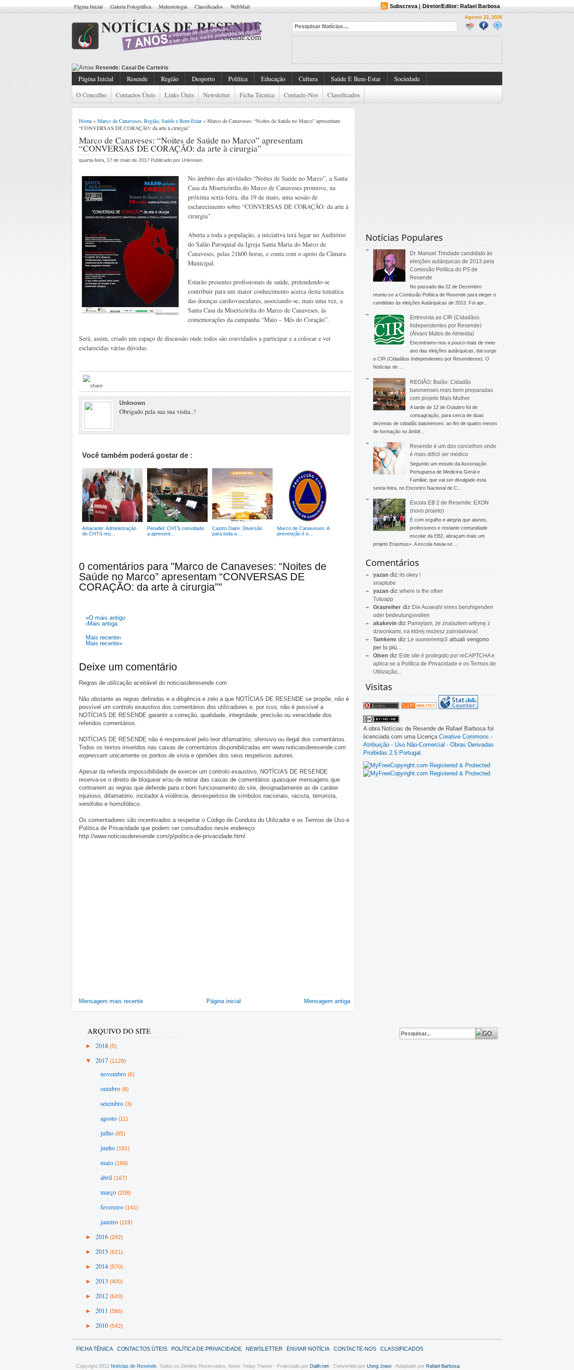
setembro (112, 1103)
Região (169, 78)
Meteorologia (173, 6)
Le (411, 639)
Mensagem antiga (327, 1001)
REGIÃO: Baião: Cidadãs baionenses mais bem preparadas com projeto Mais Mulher (451, 390)
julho (107, 1133)
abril (107, 1177)
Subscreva (403, 6)
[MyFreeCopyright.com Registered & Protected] (426, 765)
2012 (103, 1296)
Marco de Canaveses (119, 120)
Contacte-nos (301, 95)
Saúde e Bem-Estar (356, 78)
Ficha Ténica (94, 1349)
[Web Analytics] (419, 707)
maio (107, 1162)
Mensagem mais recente (111, 1001)
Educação (273, 78)
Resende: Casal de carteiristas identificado (152, 68)
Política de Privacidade (206, 1349)
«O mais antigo (105, 618)
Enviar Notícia (308, 1349)
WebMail (240, 6)
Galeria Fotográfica (130, 6)
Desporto (203, 78)
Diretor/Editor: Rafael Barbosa (461, 6)
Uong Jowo (379, 1366)
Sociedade (407, 78)
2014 (103, 1266)
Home (85, 120)
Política (238, 78)
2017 (103, 1060)
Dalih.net (319, 1366)
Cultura (308, 78)
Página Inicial (88, 6)
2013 (103, 1281)
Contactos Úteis (135, 95)
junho (108, 1148)
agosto (109, 1118)
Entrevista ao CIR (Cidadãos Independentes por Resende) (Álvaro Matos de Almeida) (446, 325)
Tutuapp (383, 599)
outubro (111, 1088)
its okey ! (410, 575)
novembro (114, 1074)
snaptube (384, 583)
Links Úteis (179, 95)
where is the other (421, 591)
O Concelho (91, 95)
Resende (137, 78)
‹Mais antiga (101, 623)
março (109, 1192)
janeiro (110, 1222)
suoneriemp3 (431, 639)
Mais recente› (103, 637)
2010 (103, 1325)
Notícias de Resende (134, 1366)
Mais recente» (104, 643)
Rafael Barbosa (443, 1366)
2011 (103, 1310)
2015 (103, 1251)
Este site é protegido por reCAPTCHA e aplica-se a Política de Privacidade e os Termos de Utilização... (434, 663)
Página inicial (223, 1001)
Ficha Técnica (256, 95)
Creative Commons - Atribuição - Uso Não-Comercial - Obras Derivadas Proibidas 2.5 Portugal (428, 744)
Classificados (209, 6)
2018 (103, 1045)
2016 (103, 1236)
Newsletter (216, 95)
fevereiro (112, 1207)
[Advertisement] (397, 49)
